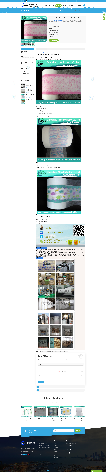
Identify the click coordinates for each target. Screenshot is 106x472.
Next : (40, 390)
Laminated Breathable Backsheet (48, 351)
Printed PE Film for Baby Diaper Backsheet (79, 418)
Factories (71, 5)
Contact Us (78, 5)
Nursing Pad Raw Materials (24, 63)
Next (88, 413)
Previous (18, 413)
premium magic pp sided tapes (44, 450)
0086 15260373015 (81, 1)
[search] (84, 5)
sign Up (78, 430)
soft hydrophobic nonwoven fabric (44, 455)
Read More (28, 87)
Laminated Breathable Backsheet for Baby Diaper (51, 364)
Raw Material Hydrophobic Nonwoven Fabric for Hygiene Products (29, 85)
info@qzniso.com (71, 1)
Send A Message (97, 470)
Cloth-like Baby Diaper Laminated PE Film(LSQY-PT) (66, 418)
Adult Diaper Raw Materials (24, 56)
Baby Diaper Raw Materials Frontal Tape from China (29, 100)
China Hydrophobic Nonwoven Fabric (44, 448)
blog (55, 453)
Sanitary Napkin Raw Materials (25, 59)
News (55, 449)
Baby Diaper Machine (25, 68)
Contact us (56, 447)
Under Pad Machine (25, 76)
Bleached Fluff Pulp (42, 452)
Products (58, 5)
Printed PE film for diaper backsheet (53, 418)
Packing (65, 5)
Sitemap (55, 451)
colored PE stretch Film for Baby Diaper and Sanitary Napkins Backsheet (40, 418)
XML (55, 455)
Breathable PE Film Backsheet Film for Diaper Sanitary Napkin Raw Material (30, 95)
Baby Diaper (65, 351)
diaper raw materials (43, 443)
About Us (51, 5)
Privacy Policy (56, 457)
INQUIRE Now (53, 40)
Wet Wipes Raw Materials (26, 66)
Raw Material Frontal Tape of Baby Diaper (29, 90)
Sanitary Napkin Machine (26, 71)
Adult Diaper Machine (25, 73)
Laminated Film (58, 351)
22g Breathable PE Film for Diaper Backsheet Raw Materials (53, 390)
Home (46, 5)
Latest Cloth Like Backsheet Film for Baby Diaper (27, 418)
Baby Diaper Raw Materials (47, 10)
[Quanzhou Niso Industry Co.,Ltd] (29, 5)
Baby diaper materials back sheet (59, 10)
